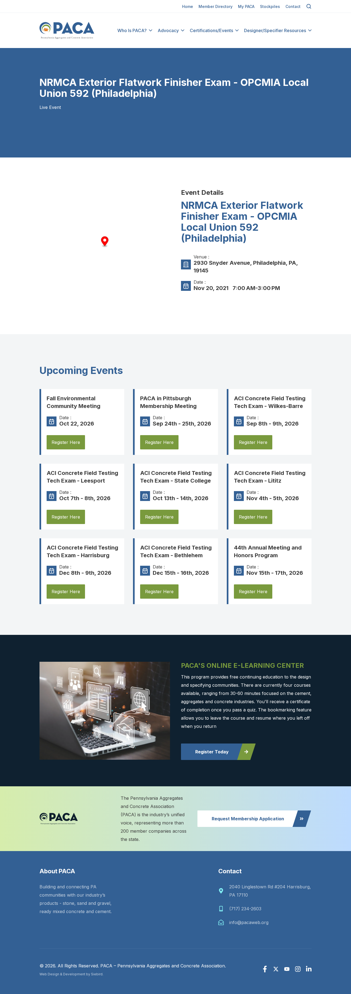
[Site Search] (309, 6)
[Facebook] (265, 969)
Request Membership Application (248, 818)
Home (187, 6)
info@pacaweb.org (248, 922)
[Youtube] (287, 969)
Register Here (66, 442)
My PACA (246, 6)
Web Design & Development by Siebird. (71, 974)
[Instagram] (298, 969)
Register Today (212, 751)
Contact (293, 6)
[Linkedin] (309, 969)
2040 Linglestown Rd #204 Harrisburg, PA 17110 (270, 891)
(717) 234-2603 (245, 908)
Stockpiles (270, 6)
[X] (276, 969)
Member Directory (216, 6)
